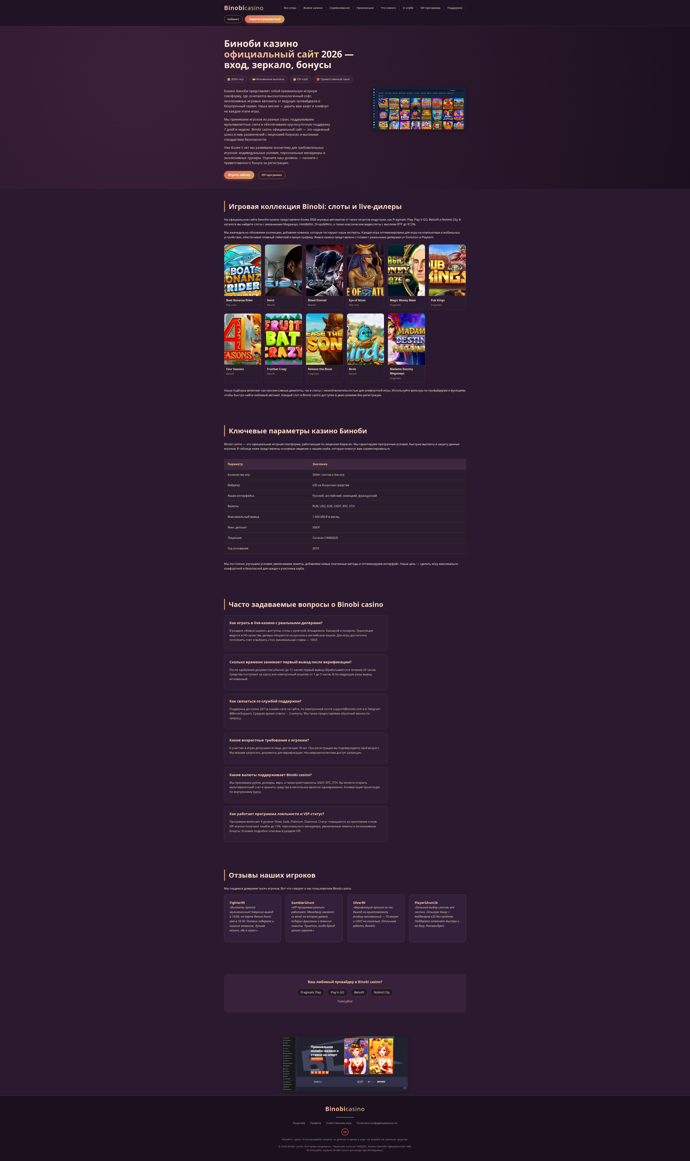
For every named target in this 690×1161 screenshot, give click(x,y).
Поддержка (455, 8)
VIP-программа (430, 8)
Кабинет (233, 19)
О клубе (408, 8)
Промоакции (365, 8)
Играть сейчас (239, 175)
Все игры (290, 8)
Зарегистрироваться (264, 19)
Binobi (244, 8)
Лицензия (299, 1123)
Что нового (388, 8)
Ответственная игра (338, 1123)
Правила (315, 1123)
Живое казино (313, 8)
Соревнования (339, 8)
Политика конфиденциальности (376, 1123)
